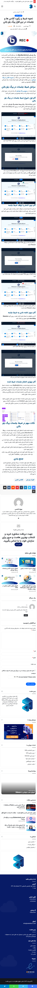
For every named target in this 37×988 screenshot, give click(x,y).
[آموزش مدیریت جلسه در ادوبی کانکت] (27, 562)
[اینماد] (30, 974)
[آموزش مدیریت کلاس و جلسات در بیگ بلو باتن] (9, 562)
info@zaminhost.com (29, 923)
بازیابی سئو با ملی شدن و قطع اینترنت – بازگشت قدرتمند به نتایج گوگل (18, 813)
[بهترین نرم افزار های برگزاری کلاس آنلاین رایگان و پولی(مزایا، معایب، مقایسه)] (27, 579)
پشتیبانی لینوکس (31, 847)
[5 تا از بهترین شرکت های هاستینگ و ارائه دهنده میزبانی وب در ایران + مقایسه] (31, 827)
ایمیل (34, 658)
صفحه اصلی (33, 946)
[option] (18, 784)
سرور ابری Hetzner (30, 756)
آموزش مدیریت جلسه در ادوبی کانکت (28, 569)
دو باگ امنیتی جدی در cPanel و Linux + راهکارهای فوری (14, 806)
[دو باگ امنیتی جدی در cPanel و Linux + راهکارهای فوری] (31, 807)
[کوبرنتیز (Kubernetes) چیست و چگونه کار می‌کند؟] (31, 820)
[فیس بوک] (33, 487)
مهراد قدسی (25, 26)
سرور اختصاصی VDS (30, 750)
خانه (22, 12)
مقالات (34, 948)
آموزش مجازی (16, 12)
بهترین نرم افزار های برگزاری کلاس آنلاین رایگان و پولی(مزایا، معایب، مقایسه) (28, 587)
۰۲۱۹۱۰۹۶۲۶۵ (33, 899)
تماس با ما (18, 544)
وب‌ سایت (33, 664)
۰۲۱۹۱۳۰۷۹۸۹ (33, 901)
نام (34, 651)
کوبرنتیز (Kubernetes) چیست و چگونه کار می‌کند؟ (21, 1)
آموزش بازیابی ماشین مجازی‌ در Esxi (10, 587)
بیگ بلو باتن (29, 480)
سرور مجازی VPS (30, 753)
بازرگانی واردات (31, 845)
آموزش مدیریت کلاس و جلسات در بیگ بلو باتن (10, 569)
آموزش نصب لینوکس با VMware (25, 792)
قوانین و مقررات (32, 950)
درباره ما (34, 952)
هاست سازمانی (31, 764)
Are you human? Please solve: (27, 677)
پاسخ (26, 615)
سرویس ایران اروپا (30, 759)
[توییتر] (29, 487)
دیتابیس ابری (31, 842)
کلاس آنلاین (18, 480)
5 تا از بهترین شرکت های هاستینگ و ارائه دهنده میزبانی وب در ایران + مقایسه (15, 826)
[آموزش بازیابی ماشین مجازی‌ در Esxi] (9, 579)
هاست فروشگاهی (30, 761)
